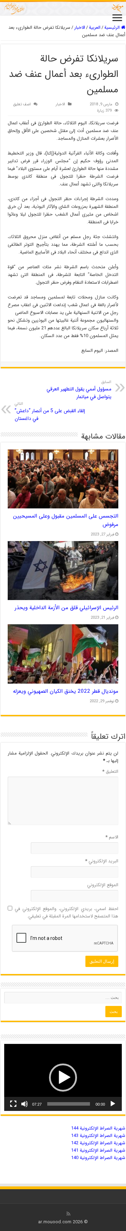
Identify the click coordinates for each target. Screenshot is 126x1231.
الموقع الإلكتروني (102, 885)
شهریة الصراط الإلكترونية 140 (98, 1157)
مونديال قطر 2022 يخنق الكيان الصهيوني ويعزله (65, 691)
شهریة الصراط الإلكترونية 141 (98, 1150)
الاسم (111, 837)
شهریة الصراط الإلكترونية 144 (98, 1128)
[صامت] (24, 1103)
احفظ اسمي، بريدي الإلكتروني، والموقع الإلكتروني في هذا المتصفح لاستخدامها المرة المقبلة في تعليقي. (66, 912)
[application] (63, 1077)
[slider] (68, 1104)
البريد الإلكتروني (101, 861)
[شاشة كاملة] (13, 1103)
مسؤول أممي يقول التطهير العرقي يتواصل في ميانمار (79, 390)
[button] (63, 1078)
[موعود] (63, 8)
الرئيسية (112, 27)
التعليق (110, 771)
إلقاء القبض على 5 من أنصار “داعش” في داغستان (50, 411)
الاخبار (79, 27)
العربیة (94, 27)
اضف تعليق (22, 104)
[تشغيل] (112, 1103)
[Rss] (68, 1214)
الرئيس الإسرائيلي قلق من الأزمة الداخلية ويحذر (66, 608)
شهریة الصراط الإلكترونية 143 (98, 1135)
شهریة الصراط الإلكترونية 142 (98, 1143)
